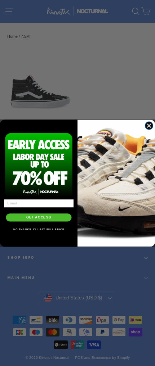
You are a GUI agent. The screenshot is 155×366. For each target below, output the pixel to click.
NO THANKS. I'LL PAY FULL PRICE (39, 229)
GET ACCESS (38, 217)
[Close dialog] (149, 126)
